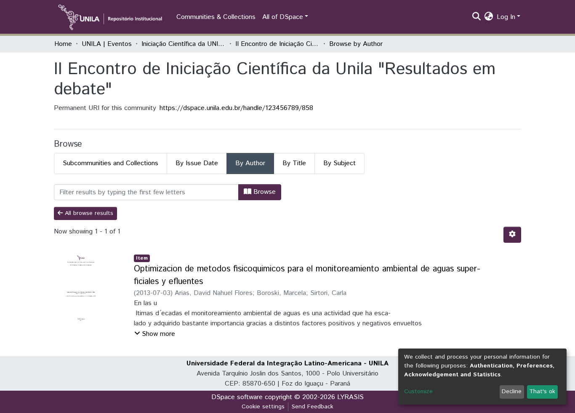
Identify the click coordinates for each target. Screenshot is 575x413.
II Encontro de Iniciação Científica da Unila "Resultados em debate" (277, 44)
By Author (250, 163)
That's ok (542, 391)
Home (63, 44)
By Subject (339, 163)
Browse (263, 192)
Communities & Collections (216, 17)
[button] (489, 17)
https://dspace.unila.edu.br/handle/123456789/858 (236, 108)
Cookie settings (263, 406)
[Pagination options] (512, 235)
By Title (294, 163)
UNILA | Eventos (107, 44)
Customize (418, 391)
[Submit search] (476, 17)
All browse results (88, 213)
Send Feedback (312, 406)
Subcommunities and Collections (110, 163)
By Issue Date (197, 163)
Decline (512, 391)
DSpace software (237, 397)
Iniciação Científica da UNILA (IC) (183, 44)
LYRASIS (350, 397)
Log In (506, 17)
